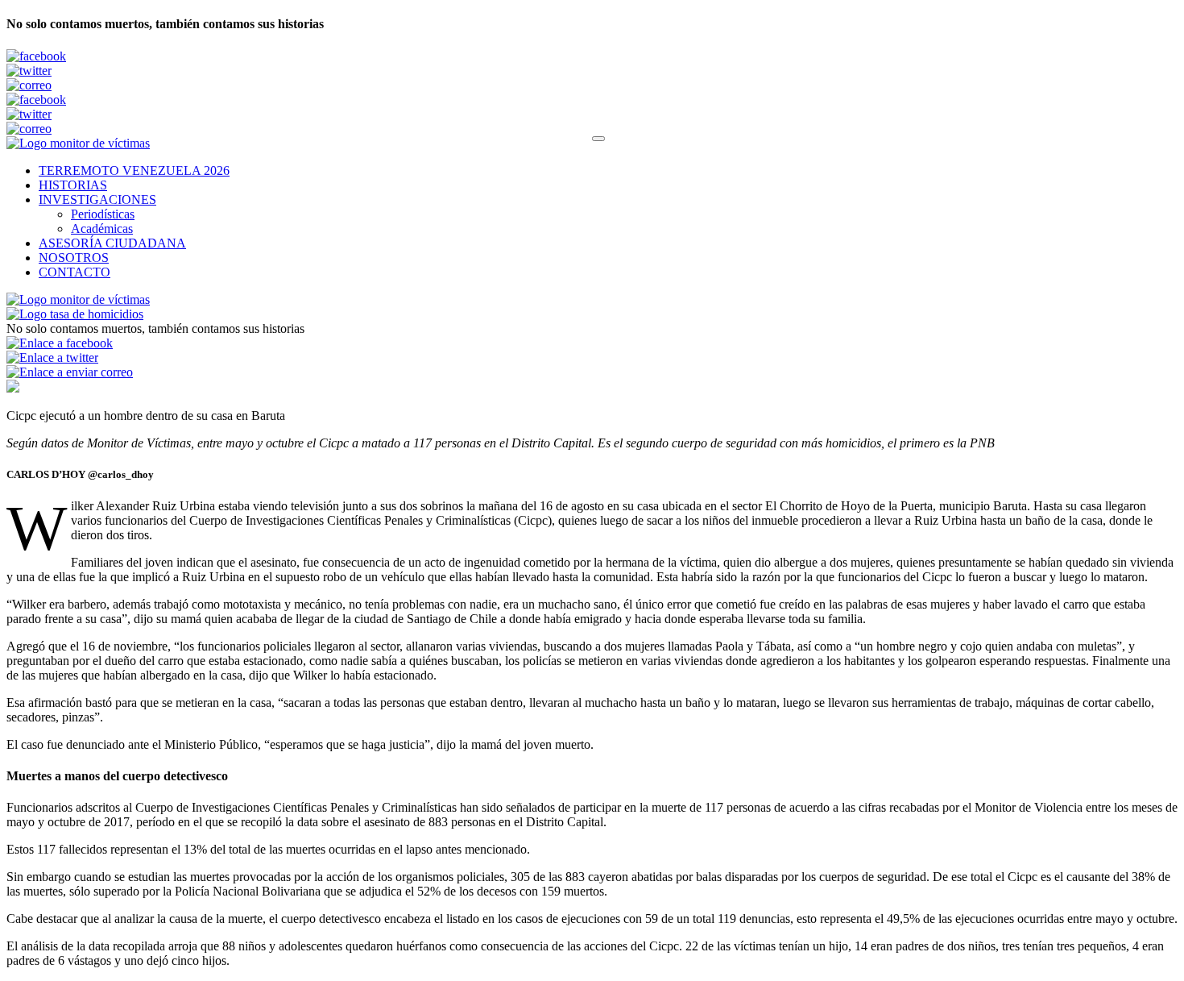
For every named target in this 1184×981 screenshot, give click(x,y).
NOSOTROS (74, 257)
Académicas (102, 228)
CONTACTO (74, 272)
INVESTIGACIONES (97, 199)
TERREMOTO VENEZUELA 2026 (134, 170)
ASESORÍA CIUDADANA (112, 243)
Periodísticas (103, 214)
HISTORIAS (73, 185)
